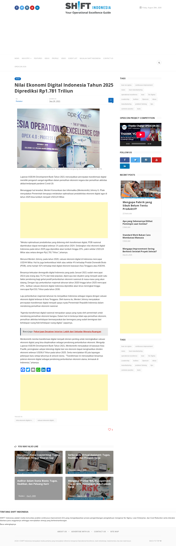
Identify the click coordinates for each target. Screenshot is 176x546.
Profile (55, 58)
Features (38, 58)
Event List (72, 58)
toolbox (135, 99)
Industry (26, 58)
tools (139, 109)
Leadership (125, 99)
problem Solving (141, 104)
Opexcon (145, 99)
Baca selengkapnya (8, 524)
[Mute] (154, 143)
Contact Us (108, 58)
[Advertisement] (88, 35)
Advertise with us (80, 532)
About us (62, 532)
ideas (154, 99)
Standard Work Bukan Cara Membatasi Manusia (136, 236)
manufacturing (126, 104)
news (123, 90)
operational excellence (129, 95)
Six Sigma (151, 95)
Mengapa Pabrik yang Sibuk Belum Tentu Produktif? (137, 205)
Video (63, 58)
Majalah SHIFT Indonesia (90, 58)
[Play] (123, 143)
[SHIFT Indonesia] (88, 7)
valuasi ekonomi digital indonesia (47, 420)
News (17, 58)
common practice (127, 109)
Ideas (47, 58)
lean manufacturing (136, 90)
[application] (140, 134)
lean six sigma (126, 85)
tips (152, 104)
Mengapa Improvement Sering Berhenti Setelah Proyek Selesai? (140, 250)
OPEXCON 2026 (20, 67)
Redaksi (19, 101)
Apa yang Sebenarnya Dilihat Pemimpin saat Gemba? (138, 222)
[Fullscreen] (158, 143)
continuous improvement (144, 85)
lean (142, 95)
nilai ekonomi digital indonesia (25, 420)
